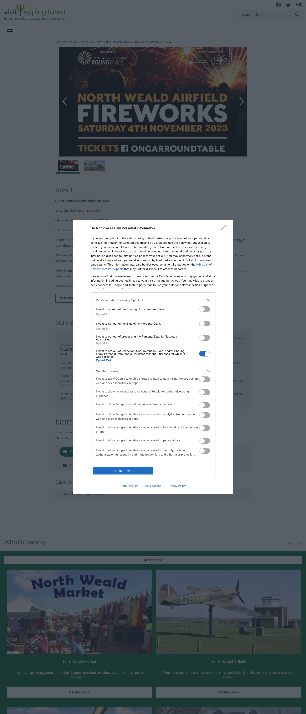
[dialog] (153, 357)
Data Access (153, 485)
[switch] (204, 309)
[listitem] (153, 300)
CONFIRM (123, 471)
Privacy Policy (177, 485)
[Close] (225, 228)
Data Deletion (129, 485)
